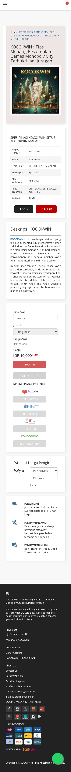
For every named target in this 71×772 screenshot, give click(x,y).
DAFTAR (46, 209)
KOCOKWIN (25, 32)
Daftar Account (14, 652)
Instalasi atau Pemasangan (20, 696)
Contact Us (11, 670)
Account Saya (13, 647)
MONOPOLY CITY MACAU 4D (41, 35)
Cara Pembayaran (15, 681)
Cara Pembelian (14, 676)
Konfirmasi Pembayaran (18, 686)
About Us (11, 665)
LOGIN (24, 209)
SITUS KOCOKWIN (20, 38)
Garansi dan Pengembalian (20, 691)
